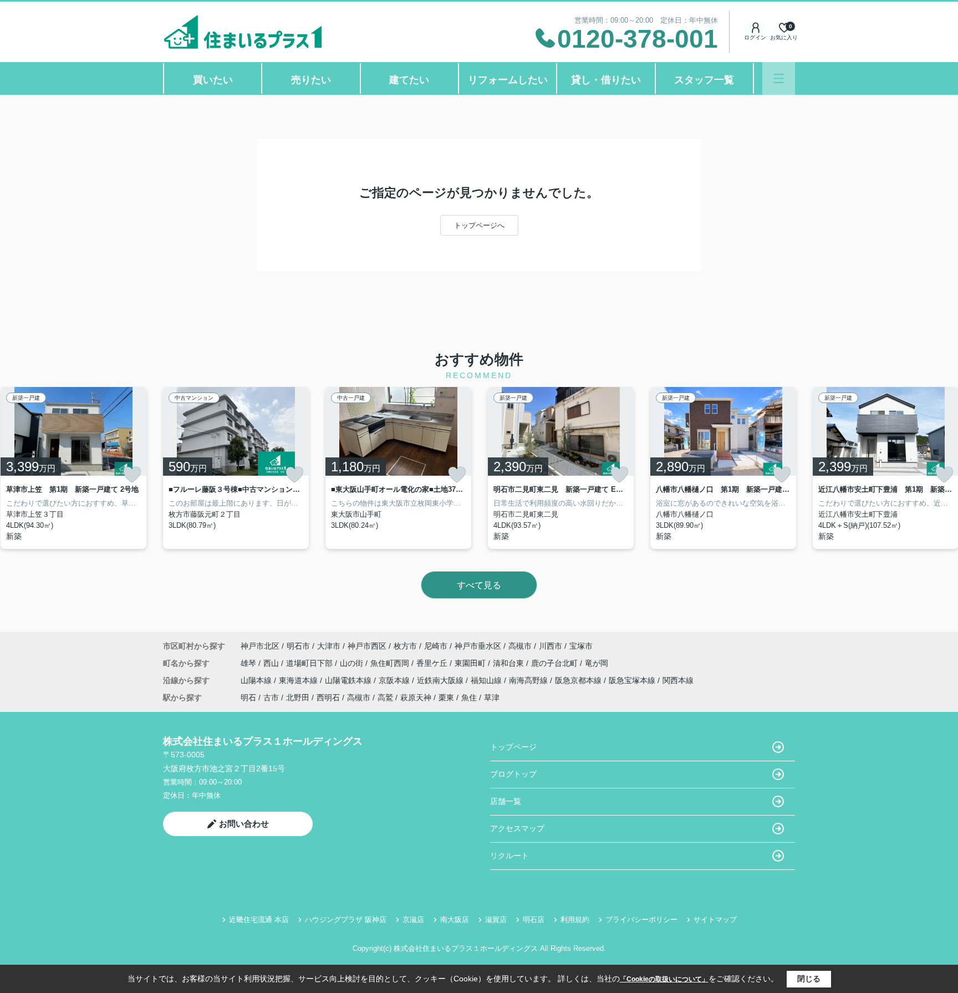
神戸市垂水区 (478, 645)
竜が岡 (596, 663)
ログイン (755, 37)
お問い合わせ (244, 823)
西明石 (328, 697)
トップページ (513, 746)
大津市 (328, 645)
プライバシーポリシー (641, 919)
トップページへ (479, 225)
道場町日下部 (310, 663)
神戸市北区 (260, 645)
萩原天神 (415, 697)
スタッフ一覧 (704, 79)
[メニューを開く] (778, 78)
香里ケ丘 (433, 663)
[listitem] (236, 468)
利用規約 (574, 919)
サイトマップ (715, 919)
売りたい (311, 79)
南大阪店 (454, 919)
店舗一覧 (505, 801)
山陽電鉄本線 (349, 680)
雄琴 (249, 663)
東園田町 (471, 663)
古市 (271, 697)
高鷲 (385, 697)
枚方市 (405, 645)
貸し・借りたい (606, 79)
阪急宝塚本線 (633, 680)
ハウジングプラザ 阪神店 (345, 919)
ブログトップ (513, 774)
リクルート (509, 855)
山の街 (352, 663)
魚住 (469, 697)
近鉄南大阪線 (441, 680)
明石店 (533, 919)
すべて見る (479, 585)
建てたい (409, 79)
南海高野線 (529, 680)
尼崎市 (435, 645)
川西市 (550, 645)
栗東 (446, 697)
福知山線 (487, 680)
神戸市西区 (367, 645)
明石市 (298, 645)
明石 (248, 697)
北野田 (297, 697)
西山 (272, 663)
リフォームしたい (508, 79)
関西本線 (678, 680)
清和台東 (509, 663)
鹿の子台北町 (555, 663)
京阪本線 (395, 680)
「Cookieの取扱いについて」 (664, 979)
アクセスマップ (517, 828)
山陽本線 (257, 680)
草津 (492, 697)
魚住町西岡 (390, 663)
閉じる (809, 978)
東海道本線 (299, 680)
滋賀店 (496, 919)
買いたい (213, 79)
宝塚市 (581, 645)
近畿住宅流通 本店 (259, 919)
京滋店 (413, 919)
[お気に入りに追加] (132, 474)
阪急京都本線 (579, 680)
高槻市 (520, 645)
